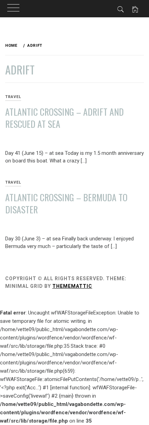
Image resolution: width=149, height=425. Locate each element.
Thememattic (72, 286)
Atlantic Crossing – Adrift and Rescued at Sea (64, 118)
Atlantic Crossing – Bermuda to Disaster (66, 203)
